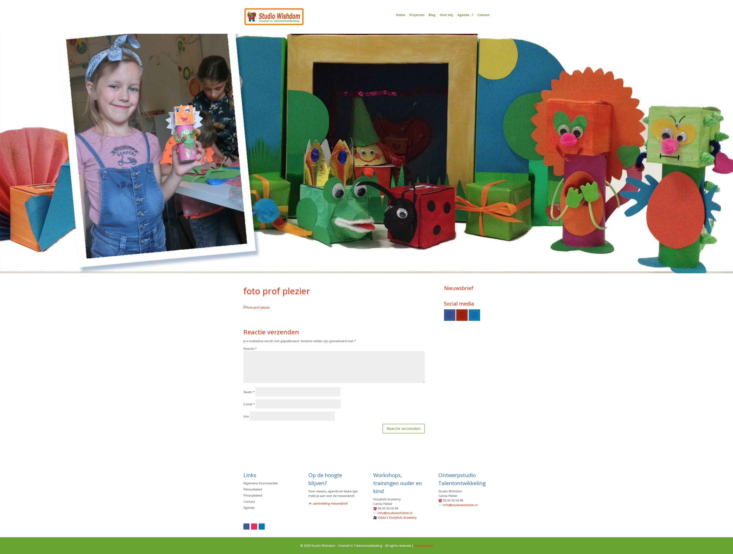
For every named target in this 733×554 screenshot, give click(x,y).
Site (246, 416)
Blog (432, 15)
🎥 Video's (395, 517)
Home (400, 15)
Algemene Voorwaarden (260, 483)
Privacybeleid (252, 495)
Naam (249, 392)
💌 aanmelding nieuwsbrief (328, 503)
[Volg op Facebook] (246, 526)
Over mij (446, 15)
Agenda (463, 15)
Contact (483, 15)
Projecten (417, 15)
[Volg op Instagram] (254, 526)
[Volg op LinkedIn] (262, 526)
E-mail (249, 404)
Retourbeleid (252, 489)
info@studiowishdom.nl (395, 513)
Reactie (250, 349)
